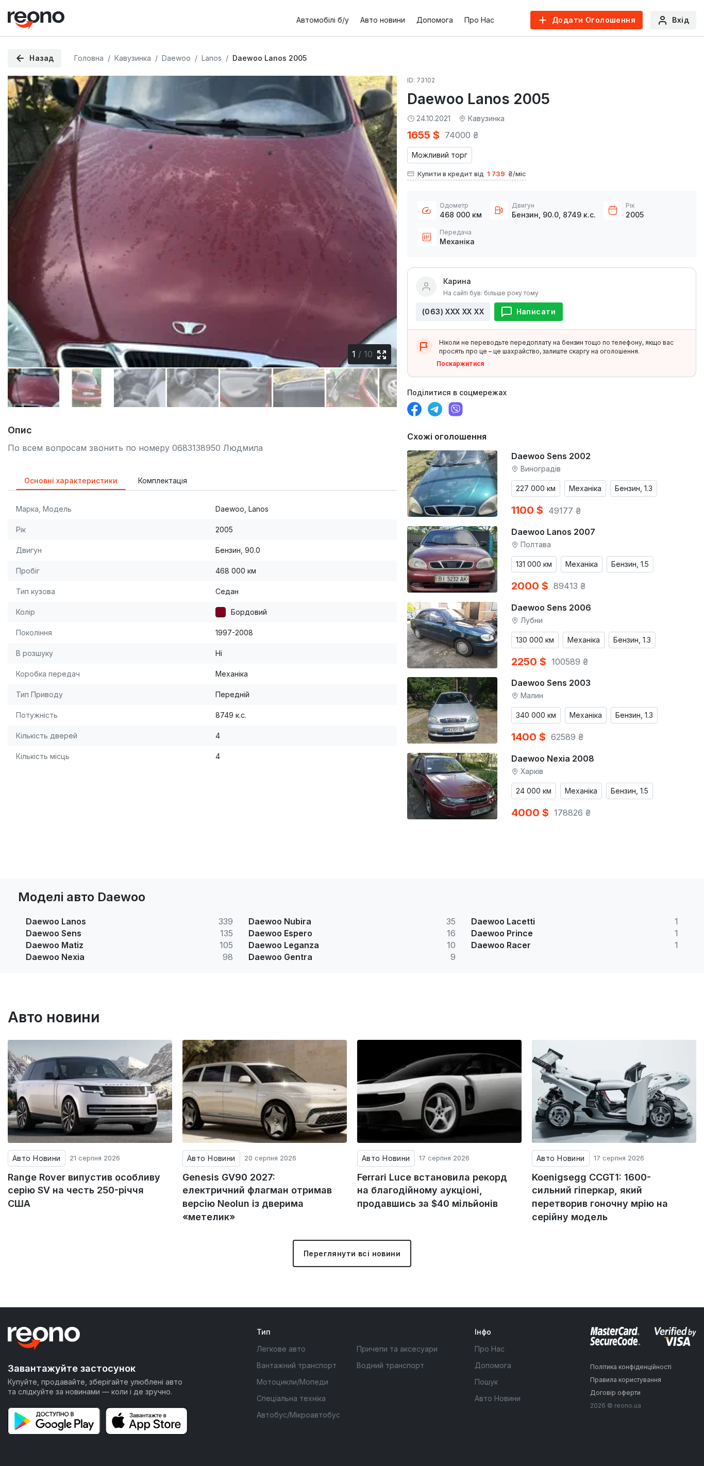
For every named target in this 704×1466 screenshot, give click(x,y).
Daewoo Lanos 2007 (553, 532)
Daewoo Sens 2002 (551, 456)
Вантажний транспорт (297, 1365)
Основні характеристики (71, 480)
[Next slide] (380, 215)
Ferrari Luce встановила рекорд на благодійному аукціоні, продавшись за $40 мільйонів (432, 1190)
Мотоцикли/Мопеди (292, 1381)
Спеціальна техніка (291, 1398)
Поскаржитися (460, 363)
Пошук (486, 1381)
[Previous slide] (24, 215)
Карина (457, 281)
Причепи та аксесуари (397, 1348)
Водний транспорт (390, 1365)
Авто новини (382, 19)
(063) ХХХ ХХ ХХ (453, 311)
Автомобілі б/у (322, 19)
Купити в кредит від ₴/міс (471, 174)
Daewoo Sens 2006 (551, 607)
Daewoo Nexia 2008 (552, 758)
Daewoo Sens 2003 (551, 683)
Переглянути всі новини (352, 1253)
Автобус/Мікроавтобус (298, 1414)
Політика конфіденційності (631, 1367)
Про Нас (479, 19)
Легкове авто (281, 1348)
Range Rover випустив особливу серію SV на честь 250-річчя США (84, 1190)
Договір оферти (615, 1392)
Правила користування (625, 1380)
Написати (536, 311)
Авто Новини (36, 1158)
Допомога (434, 19)
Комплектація (162, 480)
